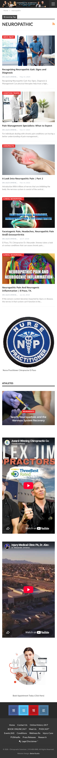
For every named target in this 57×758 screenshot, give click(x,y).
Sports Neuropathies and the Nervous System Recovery (28, 418)
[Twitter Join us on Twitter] (23, 710)
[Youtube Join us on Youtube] (33, 710)
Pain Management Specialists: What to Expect (27, 125)
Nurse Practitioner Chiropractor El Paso (19, 370)
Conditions (22, 733)
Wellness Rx (34, 733)
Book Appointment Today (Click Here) (28, 695)
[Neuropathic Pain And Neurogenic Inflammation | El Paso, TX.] (28, 268)
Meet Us (32, 729)
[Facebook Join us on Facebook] (13, 710)
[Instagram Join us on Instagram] (43, 710)
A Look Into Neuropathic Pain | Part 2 (22, 178)
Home (12, 725)
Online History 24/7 (39, 725)
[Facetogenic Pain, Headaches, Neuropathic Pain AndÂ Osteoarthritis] (28, 212)
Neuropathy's (28, 411)
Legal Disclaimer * (30, 741)
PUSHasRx (15, 737)
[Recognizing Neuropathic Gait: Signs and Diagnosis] (28, 50)
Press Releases (29, 737)
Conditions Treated (11, 93)
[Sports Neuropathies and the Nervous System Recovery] (28, 408)
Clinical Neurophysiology (13, 199)
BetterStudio (35, 753)
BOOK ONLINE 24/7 (17, 729)
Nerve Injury (8, 37)
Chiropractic (8, 146)
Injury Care (48, 733)
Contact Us (22, 725)
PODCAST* (44, 729)
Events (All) (9, 733)
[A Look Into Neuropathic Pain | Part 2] (28, 159)
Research (42, 737)
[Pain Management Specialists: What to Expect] (28, 107)
